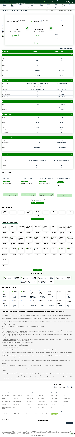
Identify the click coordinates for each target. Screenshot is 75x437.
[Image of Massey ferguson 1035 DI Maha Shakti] (64, 188)
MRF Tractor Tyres (5, 395)
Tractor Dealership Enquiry (67, 405)
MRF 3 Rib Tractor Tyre (17, 395)
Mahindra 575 (41, 398)
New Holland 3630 (30, 401)
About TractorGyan (6, 413)
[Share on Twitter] (3, 31)
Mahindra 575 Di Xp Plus (27, 178)
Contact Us (28, 413)
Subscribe (70, 423)
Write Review (65, 401)
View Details (6, 181)
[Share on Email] (3, 36)
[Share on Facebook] (3, 26)
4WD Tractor (54, 395)
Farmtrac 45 (29, 404)
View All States (37, 269)
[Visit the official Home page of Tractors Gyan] (11, 385)
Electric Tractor (54, 407)
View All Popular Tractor (37, 202)
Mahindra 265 (41, 407)
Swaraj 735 (29, 407)
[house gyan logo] (7, 424)
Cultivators (15, 407)
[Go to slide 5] (40, 200)
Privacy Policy (38, 413)
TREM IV (64, 395)
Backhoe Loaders (5, 404)
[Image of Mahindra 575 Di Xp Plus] (28, 188)
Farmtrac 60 (40, 395)
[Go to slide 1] (34, 200)
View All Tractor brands (37, 219)
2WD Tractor (54, 398)
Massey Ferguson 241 (42, 404)
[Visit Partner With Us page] (59, 2)
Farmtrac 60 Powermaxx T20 (46, 178)
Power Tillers (15, 398)
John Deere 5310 (41, 401)
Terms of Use (45, 413)
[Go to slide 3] (37, 200)
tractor (60, 315)
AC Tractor (53, 404)
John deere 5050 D (7, 178)
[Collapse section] (72, 55)
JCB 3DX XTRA (16, 404)
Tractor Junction (21, 413)
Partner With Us (14, 413)
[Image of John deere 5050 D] (10, 188)
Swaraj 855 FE (30, 395)
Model (56, 38)
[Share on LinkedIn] (3, 28)
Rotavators (4, 398)
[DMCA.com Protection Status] (54, 414)
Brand (56, 34)
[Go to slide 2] (36, 200)
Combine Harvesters (17, 401)
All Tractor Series (66, 398)
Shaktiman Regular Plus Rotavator (6, 408)
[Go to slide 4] (38, 200)
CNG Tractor (54, 401)
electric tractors (52, 318)
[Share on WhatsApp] (3, 33)
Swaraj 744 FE (30, 398)
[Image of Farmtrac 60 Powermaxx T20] (46, 188)
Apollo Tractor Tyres (6, 401)
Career (33, 413)
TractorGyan (35, 373)
